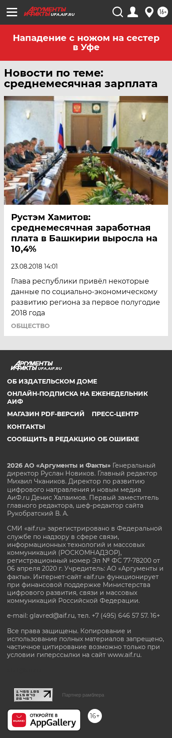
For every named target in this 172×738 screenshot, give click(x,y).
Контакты (26, 427)
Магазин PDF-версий (46, 414)
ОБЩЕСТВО (30, 326)
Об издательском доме (52, 381)
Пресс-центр (115, 414)
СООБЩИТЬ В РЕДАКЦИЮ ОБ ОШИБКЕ (73, 439)
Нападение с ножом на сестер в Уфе (86, 42)
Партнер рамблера (83, 694)
